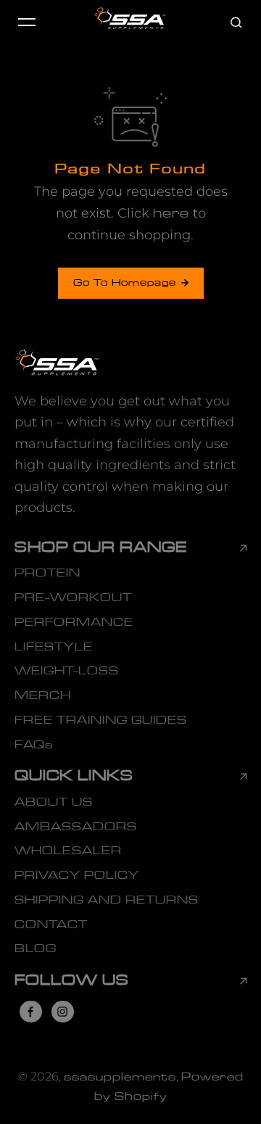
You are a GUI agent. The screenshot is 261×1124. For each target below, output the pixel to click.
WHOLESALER (68, 850)
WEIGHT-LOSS (66, 671)
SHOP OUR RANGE (100, 547)
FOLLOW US (71, 980)
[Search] (236, 22)
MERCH (42, 695)
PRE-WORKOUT (73, 597)
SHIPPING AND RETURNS (106, 900)
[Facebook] (30, 1012)
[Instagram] (62, 1012)
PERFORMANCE (73, 622)
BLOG (35, 948)
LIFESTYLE (53, 647)
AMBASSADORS (75, 826)
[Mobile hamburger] (27, 22)
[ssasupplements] (130, 21)
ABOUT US (53, 802)
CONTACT (51, 924)
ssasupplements (120, 1077)
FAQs (33, 744)
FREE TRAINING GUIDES (100, 720)
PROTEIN (47, 573)
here (171, 213)
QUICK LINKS (73, 776)
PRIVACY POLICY (76, 875)
